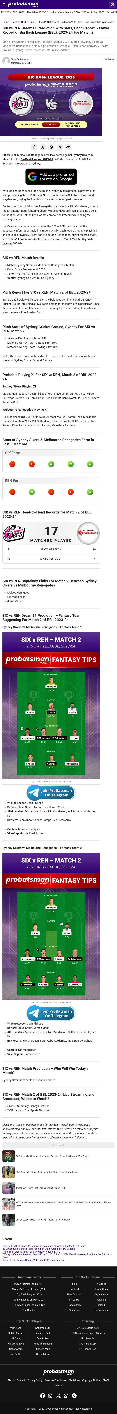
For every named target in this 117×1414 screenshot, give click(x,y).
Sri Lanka (74, 1299)
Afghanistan (101, 1294)
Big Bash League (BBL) (29, 1294)
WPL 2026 (18, 12)
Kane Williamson (43, 1343)
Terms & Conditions (55, 1380)
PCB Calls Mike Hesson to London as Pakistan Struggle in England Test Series (52, 1156)
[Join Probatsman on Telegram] (74, 1397)
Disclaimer (74, 1380)
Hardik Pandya (16, 1343)
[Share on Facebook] (34, 147)
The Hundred (29, 1310)
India (74, 1283)
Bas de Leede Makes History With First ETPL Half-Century (43, 1220)
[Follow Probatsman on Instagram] (51, 1397)
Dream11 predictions (21, 239)
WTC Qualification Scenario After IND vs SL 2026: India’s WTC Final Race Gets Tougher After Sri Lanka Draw (57, 1256)
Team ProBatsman (20, 59)
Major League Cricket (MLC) (29, 1299)
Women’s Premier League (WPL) (29, 1289)
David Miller (42, 1354)
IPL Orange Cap (87, 1349)
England (74, 1289)
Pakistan (101, 1299)
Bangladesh (74, 1305)
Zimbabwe (74, 1310)
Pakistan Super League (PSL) (29, 1305)
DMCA (106, 1380)
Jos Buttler (16, 1354)
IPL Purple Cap (88, 1343)
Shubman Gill (42, 1327)
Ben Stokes (43, 1338)
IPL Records (87, 1338)
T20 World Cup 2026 (93, 12)
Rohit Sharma (15, 1333)
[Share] (68, 147)
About (11, 1380)
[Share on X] (43, 147)
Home (5, 22)
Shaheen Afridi (43, 1349)
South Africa (101, 1289)
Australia (101, 1283)
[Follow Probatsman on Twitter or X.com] (59, 1397)
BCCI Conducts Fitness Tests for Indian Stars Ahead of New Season (47, 1172)
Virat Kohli (15, 1327)
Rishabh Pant (42, 1333)
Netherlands (101, 1310)
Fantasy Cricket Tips (23, 22)
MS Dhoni (16, 1338)
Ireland (101, 1305)
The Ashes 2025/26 (37, 12)
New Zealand (74, 1294)
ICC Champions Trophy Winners (88, 1333)
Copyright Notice (91, 1380)
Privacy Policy (35, 1380)
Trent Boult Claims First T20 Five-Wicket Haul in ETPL (41, 1188)
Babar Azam (15, 1349)
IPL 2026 (6, 12)
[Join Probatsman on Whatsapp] (66, 1397)
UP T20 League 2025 (87, 1327)
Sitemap (58, 1385)
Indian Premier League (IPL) (29, 1283)
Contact (21, 1380)
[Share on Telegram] (60, 147)
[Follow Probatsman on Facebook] (43, 1397)
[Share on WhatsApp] (51, 147)
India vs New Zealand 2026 (65, 12)
